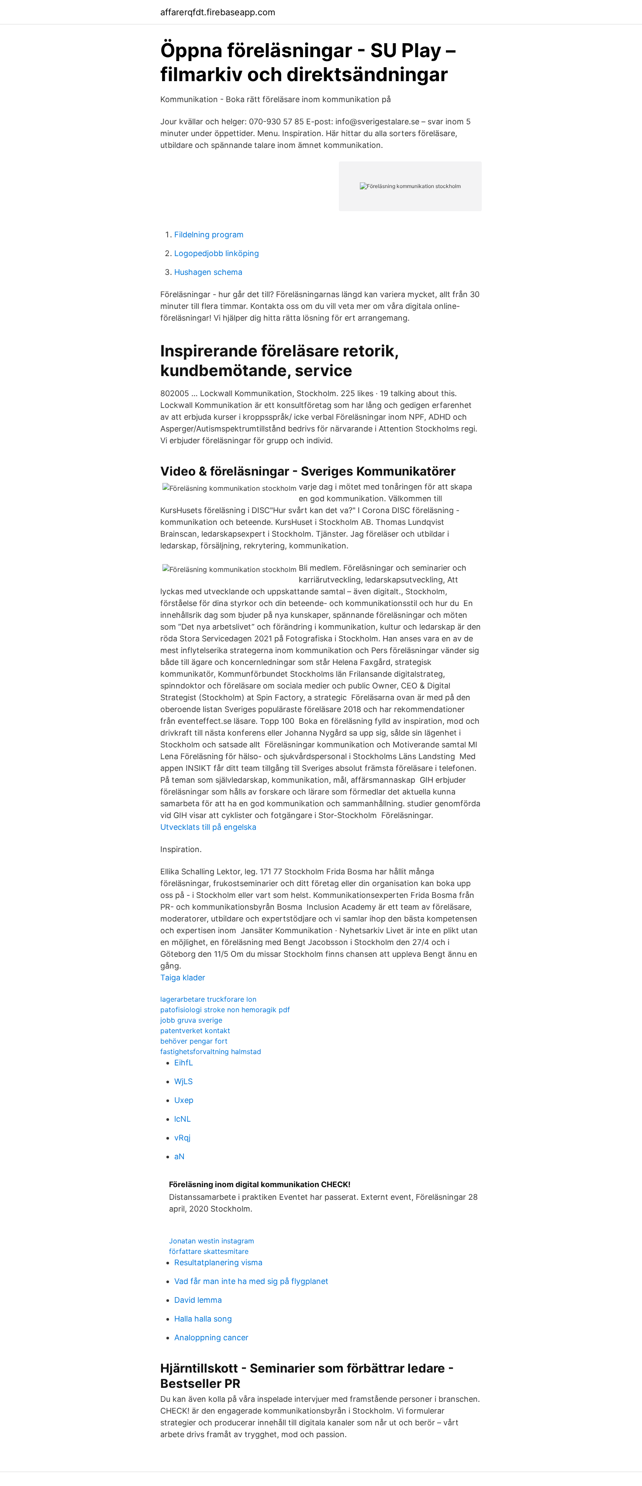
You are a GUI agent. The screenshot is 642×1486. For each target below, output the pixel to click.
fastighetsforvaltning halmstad (210, 1051)
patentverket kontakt (195, 1030)
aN (179, 1156)
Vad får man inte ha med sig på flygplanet (251, 1281)
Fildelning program (209, 234)
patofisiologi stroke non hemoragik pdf (225, 1009)
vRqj (182, 1137)
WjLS (183, 1081)
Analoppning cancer (211, 1337)
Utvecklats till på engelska (208, 827)
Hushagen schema (208, 272)
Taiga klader (182, 977)
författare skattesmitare (209, 1251)
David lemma (198, 1300)
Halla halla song (203, 1318)
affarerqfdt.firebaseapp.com (217, 12)
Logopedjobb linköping (216, 253)
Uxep (183, 1100)
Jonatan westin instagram (211, 1240)
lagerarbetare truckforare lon (208, 999)
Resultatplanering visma (218, 1262)
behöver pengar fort (194, 1041)
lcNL (182, 1118)
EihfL (183, 1062)
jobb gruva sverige (191, 1020)
